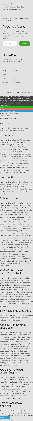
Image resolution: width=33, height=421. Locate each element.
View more (24, 104)
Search (24, 44)
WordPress (27, 92)
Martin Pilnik (7, 4)
